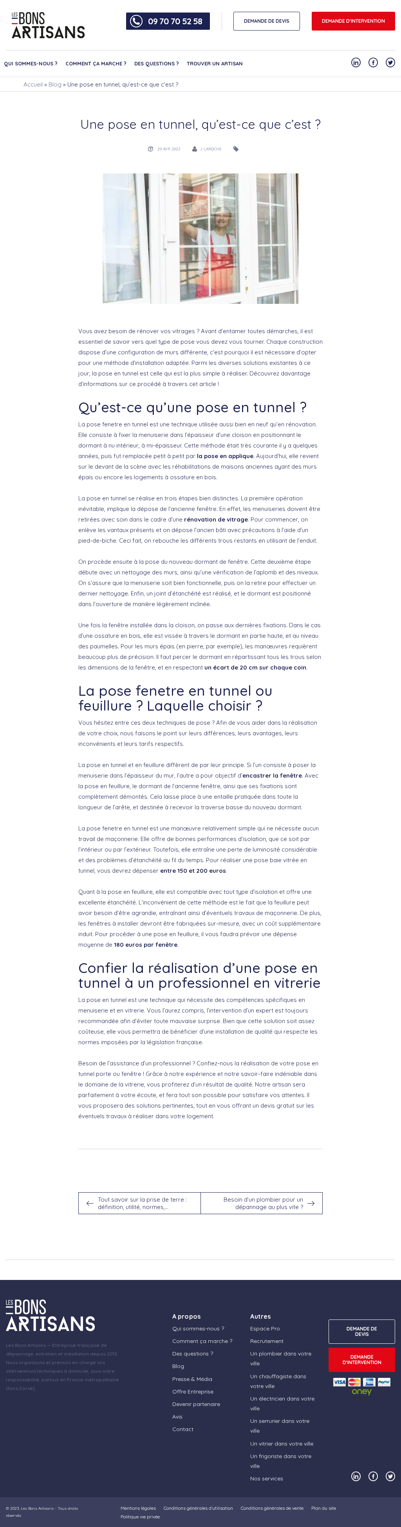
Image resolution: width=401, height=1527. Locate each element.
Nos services (266, 1478)
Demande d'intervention (353, 21)
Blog (55, 84)
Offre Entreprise (192, 1391)
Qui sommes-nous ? (31, 63)
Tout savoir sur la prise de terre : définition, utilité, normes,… (142, 1203)
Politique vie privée (140, 1517)
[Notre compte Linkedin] (356, 62)
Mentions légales (138, 1508)
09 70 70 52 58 (175, 21)
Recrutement (267, 1341)
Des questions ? (156, 63)
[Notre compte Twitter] (390, 62)
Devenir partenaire (196, 1404)
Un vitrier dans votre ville (281, 1443)
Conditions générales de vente (272, 1508)
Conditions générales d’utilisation (198, 1508)
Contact (182, 1429)
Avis (177, 1416)
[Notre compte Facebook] (373, 62)
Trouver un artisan (215, 63)
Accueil (33, 84)
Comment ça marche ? (95, 63)
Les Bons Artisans (37, 1508)
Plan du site (323, 1508)
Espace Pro (265, 1328)
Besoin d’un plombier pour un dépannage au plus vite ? (263, 1203)
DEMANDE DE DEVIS (266, 21)
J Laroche (211, 149)
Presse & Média (192, 1379)
